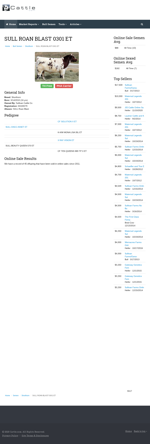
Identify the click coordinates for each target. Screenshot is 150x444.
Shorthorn (29, 46)
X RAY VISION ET (66, 140)
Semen (16, 396)
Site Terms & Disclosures (35, 435)
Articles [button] (75, 24)
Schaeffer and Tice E (134, 166)
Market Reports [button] (28, 24)
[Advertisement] (94, 9)
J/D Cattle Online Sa (134, 107)
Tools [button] (62, 24)
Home (12, 24)
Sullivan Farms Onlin (134, 147)
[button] (142, 24)
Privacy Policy (10, 435)
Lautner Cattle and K (134, 116)
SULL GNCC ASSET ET (16, 127)
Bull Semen (49, 24)
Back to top (140, 431)
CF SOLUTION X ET (67, 121)
